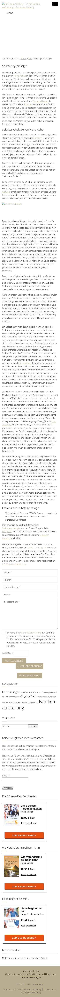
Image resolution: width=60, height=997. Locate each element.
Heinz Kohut (20, 75)
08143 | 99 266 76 (36, 547)
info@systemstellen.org (14, 564)
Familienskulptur (14, 697)
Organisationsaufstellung (29, 702)
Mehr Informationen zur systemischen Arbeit (24, 958)
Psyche (27, 104)
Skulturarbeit (15, 702)
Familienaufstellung (30, 971)
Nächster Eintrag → (30, 675)
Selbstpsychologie (11, 528)
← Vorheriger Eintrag (29, 666)
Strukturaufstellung (42, 692)
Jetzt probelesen (28, 823)
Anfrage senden (14, 660)
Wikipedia (7, 531)
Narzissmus (25, 362)
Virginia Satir (29, 696)
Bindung (38, 137)
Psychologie (52, 697)
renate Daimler (25, 692)
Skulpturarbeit (42, 697)
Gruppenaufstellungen (30, 977)
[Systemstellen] (22, 5)
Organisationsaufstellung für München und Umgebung (30, 974)
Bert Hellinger (11, 692)
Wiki (30, 58)
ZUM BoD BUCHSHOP (24, 835)
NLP (32, 692)
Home (24, 58)
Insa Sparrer (6, 702)
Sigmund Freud (40, 101)
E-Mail (6, 775)
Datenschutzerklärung (30, 632)
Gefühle (6, 191)
